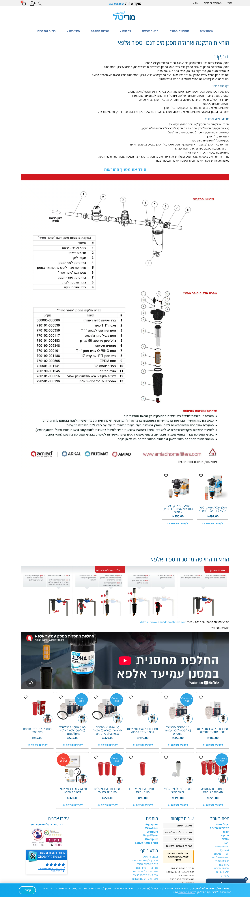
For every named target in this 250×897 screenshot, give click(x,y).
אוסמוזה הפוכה (179, 31)
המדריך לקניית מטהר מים (145, 860)
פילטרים (74, 31)
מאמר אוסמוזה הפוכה (147, 864)
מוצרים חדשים (222, 861)
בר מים (126, 31)
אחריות (225, 839)
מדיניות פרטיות (221, 846)
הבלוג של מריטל (149, 856)
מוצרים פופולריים (220, 857)
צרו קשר (224, 835)
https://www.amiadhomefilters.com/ (163, 622)
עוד (196, 3)
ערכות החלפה (100, 31)
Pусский (224, 850)
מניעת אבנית (150, 31)
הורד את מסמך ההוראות (125, 169)
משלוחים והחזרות (212, 3)
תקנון (226, 842)
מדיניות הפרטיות (186, 892)
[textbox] (125, 3)
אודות (226, 831)
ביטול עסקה (222, 824)
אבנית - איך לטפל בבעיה (145, 875)
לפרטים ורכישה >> (212, 523)
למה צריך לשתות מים (147, 867)
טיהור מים (206, 31)
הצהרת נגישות (221, 853)
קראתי (27, 890)
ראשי (229, 3)
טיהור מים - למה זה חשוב (145, 871)
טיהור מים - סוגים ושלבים (145, 878)
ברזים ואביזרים (46, 31)
